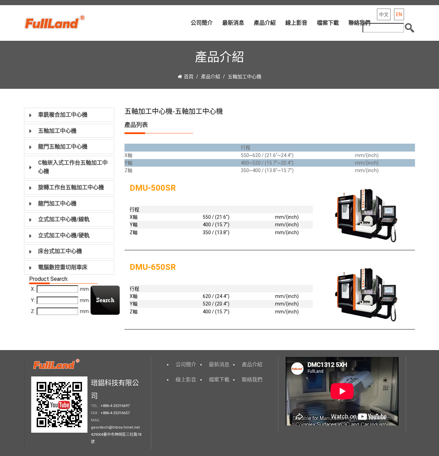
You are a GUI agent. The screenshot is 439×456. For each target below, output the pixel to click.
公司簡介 (202, 23)
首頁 (188, 76)
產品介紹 (265, 23)
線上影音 (296, 23)
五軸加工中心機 (244, 76)
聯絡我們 (359, 23)
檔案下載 (328, 23)
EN (399, 14)
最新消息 (233, 23)
